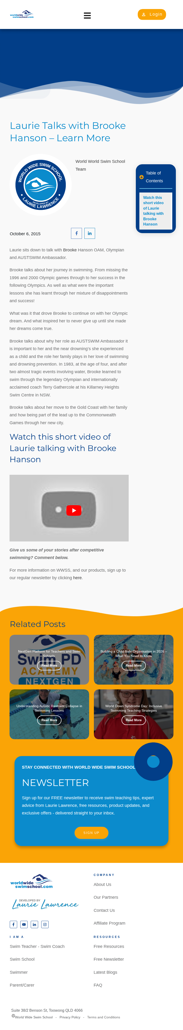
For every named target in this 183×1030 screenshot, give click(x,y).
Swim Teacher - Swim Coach (37, 946)
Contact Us (104, 910)
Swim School (22, 959)
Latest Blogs (105, 972)
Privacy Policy (70, 1017)
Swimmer (19, 972)
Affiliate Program (109, 923)
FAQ (98, 985)
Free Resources (109, 946)
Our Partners (106, 897)
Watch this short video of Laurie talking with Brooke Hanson (153, 211)
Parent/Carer (22, 985)
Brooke (70, 250)
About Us (102, 884)
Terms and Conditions (103, 1017)
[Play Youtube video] (74, 510)
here (77, 577)
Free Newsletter (109, 959)
